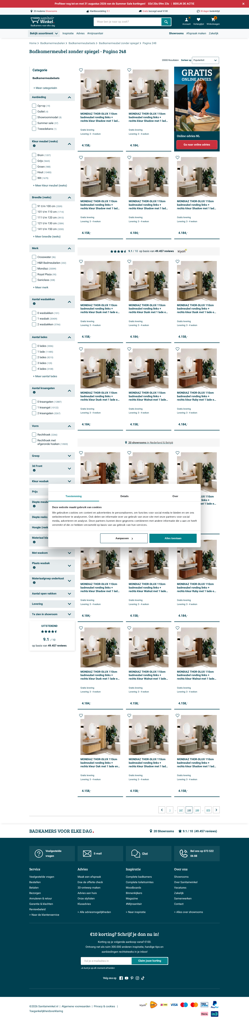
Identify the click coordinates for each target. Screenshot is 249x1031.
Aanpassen (122, 538)
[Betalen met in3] (214, 1014)
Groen (44, 167)
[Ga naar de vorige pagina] (161, 809)
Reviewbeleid (37, 909)
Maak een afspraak (89, 877)
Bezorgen (35, 893)
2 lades (45, 357)
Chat (145, 854)
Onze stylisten (86, 899)
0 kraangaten (49, 402)
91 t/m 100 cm (49, 206)
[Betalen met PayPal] (214, 1004)
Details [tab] (124, 496)
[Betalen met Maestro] (184, 1004)
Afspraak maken (196, 33)
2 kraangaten (48, 413)
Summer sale (47, 123)
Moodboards (133, 888)
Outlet (42, 112)
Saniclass (46, 280)
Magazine (132, 899)
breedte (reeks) (47, 237)
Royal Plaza (46, 274)
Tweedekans (47, 129)
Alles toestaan (173, 538)
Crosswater (46, 257)
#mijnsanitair (95, 33)
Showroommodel (49, 117)
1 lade (45, 352)
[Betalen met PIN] (204, 1004)
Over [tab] (175, 496)
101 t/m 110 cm (50, 212)
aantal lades (45, 376)
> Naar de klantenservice (44, 915)
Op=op (43, 106)
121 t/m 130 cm (50, 223)
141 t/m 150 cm (50, 229)
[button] (81, 70)
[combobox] (128, 22)
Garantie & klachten (41, 904)
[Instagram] (137, 978)
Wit (42, 178)
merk (40, 287)
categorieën (45, 88)
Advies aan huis (87, 893)
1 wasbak (47, 319)
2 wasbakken (48, 324)
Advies (80, 33)
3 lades (44, 363)
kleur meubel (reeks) (50, 186)
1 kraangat (48, 408)
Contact (178, 904)
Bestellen (35, 882)
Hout (44, 172)
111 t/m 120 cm (50, 218)
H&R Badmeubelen (51, 263)
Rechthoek (47, 435)
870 (208, 810)
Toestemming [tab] (74, 496)
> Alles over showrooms (188, 912)
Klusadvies (84, 904)
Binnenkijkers (134, 893)
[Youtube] (126, 978)
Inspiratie (68, 33)
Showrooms (176, 33)
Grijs (43, 161)
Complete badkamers (139, 877)
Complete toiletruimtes (139, 882)
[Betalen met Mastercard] (194, 1004)
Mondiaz (46, 269)
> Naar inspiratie (136, 912)
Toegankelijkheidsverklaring (46, 1011)
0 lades (45, 346)
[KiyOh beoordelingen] (143, 1004)
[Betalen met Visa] (174, 1004)
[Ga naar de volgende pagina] (216, 809)
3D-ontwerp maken (89, 888)
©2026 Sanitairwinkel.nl (43, 1006)
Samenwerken (183, 899)
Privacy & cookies (105, 1006)
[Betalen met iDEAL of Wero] (164, 1004)
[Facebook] (121, 978)
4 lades (45, 369)
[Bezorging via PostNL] (153, 1004)
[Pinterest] (132, 978)
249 (197, 810)
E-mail (98, 854)
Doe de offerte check (90, 882)
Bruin (44, 155)
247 (181, 810)
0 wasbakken (48, 313)
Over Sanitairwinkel (186, 882)
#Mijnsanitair (134, 904)
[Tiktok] (143, 978)
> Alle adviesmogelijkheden (94, 912)
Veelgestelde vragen (53, 853)
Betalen (34, 888)
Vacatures (180, 888)
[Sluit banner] (243, 4)
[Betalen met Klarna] (204, 1013)
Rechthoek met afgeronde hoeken (52, 442)
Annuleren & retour (40, 899)
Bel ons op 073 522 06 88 (202, 853)
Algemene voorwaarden (76, 1006)
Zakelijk (213, 33)
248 (189, 810)
